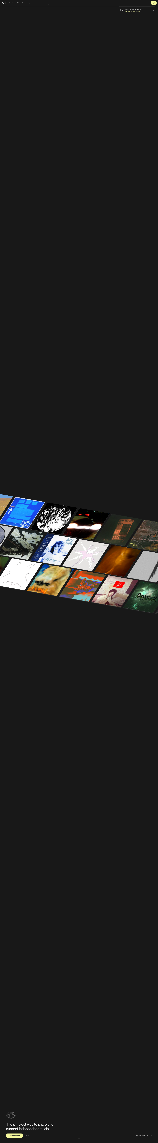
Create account (14, 1136)
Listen (27, 1136)
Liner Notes (140, 1136)
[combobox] (28, 3)
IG (148, 1136)
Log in (153, 3)
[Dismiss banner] (154, 10)
